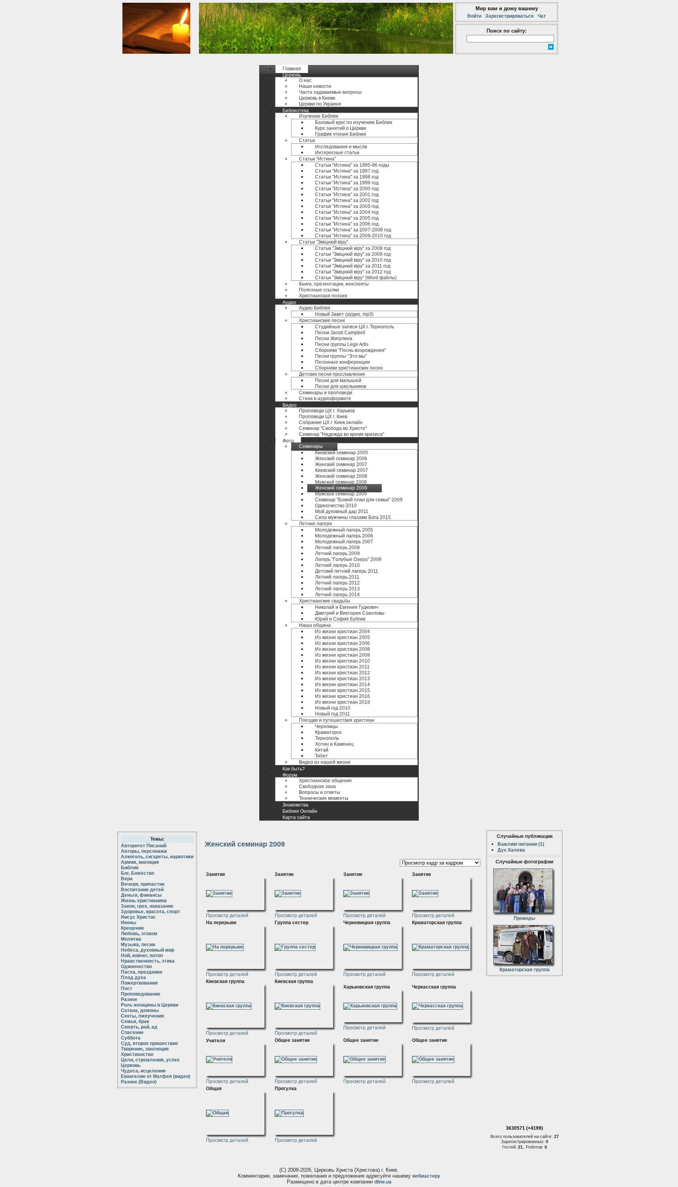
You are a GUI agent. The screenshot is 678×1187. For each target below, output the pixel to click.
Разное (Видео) (139, 1082)
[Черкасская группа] (437, 1004)
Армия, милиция (140, 862)
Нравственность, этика (148, 961)
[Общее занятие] (296, 1058)
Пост (126, 988)
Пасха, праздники (141, 972)
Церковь (130, 1065)
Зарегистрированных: (523, 1141)
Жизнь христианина (144, 900)
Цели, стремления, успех (150, 1060)
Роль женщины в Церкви (149, 1005)
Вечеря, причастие (143, 884)
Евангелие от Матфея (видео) (155, 1076)
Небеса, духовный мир (147, 950)
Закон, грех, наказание (147, 906)
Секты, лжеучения (142, 1016)
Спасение (132, 1032)
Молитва (131, 939)
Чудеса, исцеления (143, 1071)
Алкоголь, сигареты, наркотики (157, 856)
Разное (129, 999)
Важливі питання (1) (521, 844)
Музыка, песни (138, 944)
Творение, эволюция (145, 1049)
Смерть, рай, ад (139, 1027)
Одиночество (136, 966)
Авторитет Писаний (143, 845)
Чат (540, 16)
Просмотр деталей (227, 915)
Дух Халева (511, 850)
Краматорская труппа (524, 969)
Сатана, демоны (140, 1010)
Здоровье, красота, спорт (150, 911)
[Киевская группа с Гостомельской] (229, 1004)
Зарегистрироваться (509, 16)
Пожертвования (139, 983)
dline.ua (383, 1182)
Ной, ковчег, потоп (142, 955)
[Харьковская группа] (370, 1004)
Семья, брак (135, 1021)
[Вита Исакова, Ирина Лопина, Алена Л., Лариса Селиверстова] (295, 946)
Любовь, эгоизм (139, 933)
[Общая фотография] (217, 1111)
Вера (127, 878)
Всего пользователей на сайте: (521, 1136)
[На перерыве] (225, 946)
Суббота (130, 1038)
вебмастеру (426, 1176)
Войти (475, 16)
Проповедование (140, 994)
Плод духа (133, 977)
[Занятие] (219, 892)
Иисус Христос (138, 917)
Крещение (132, 928)
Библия (130, 867)
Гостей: (510, 1147)
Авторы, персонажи (144, 851)
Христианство (137, 1054)
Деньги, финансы (141, 895)
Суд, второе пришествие (149, 1043)
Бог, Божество (137, 873)
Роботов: (535, 1147)
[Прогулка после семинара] (289, 1111)
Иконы (128, 922)
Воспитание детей (142, 889)
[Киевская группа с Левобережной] (297, 1004)
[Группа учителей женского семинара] (219, 1058)
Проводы (524, 918)
